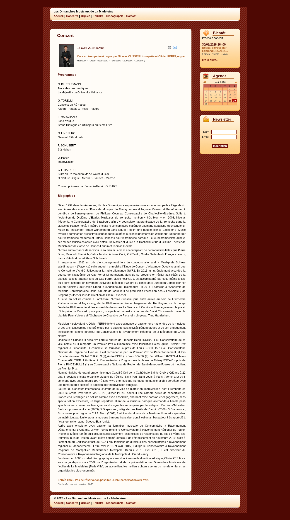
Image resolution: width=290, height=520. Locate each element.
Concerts (72, 16)
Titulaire (98, 16)
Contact (131, 16)
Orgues (85, 16)
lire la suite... (210, 60)
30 (234, 101)
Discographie (114, 16)
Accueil (58, 16)
